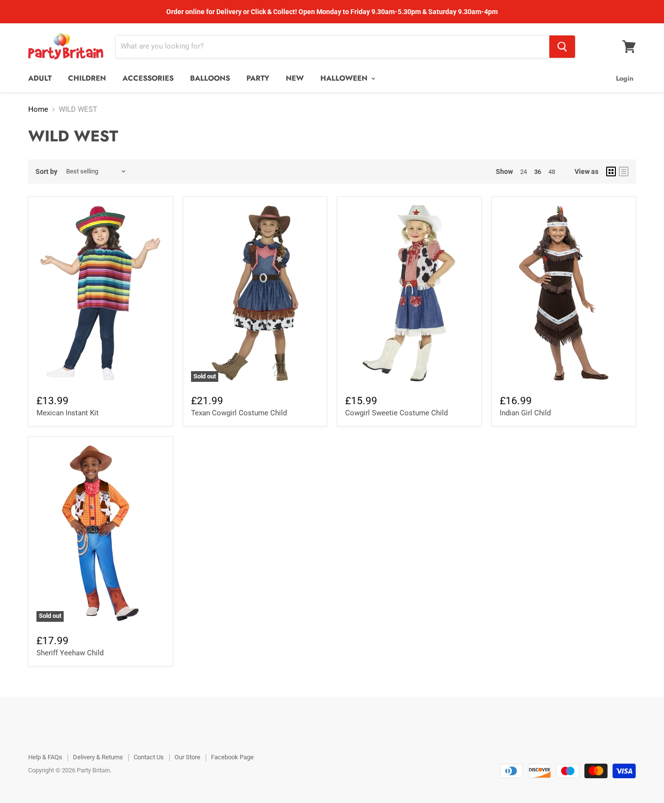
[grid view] (611, 171)
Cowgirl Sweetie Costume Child (396, 413)
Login (624, 78)
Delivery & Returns (98, 757)
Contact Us (149, 757)
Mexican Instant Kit (67, 413)
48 (551, 171)
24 (523, 171)
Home (38, 109)
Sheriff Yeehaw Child (70, 653)
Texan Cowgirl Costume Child (239, 413)
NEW (295, 78)
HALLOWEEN (345, 78)
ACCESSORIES (148, 78)
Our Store (187, 757)
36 (537, 171)
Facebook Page (232, 757)
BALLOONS (210, 78)
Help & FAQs (45, 757)
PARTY (257, 78)
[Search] (562, 46)
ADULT (40, 78)
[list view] (624, 171)
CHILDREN (87, 78)
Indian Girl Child (525, 413)
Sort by (46, 171)
